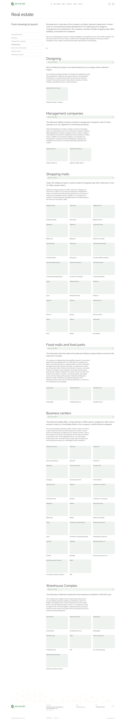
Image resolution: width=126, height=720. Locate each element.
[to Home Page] (18, 4)
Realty (63, 4)
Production (69, 4)
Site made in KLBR (111, 718)
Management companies (18, 41)
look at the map (49, 710)
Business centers (16, 51)
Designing (14, 38)
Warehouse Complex (17, 54)
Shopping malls (15, 44)
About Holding (57, 4)
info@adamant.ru (80, 707)
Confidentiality (49, 718)
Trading (75, 4)
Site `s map (56, 718)
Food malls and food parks (18, 48)
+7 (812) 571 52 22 (100, 707)
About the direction (16, 34)
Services (80, 4)
